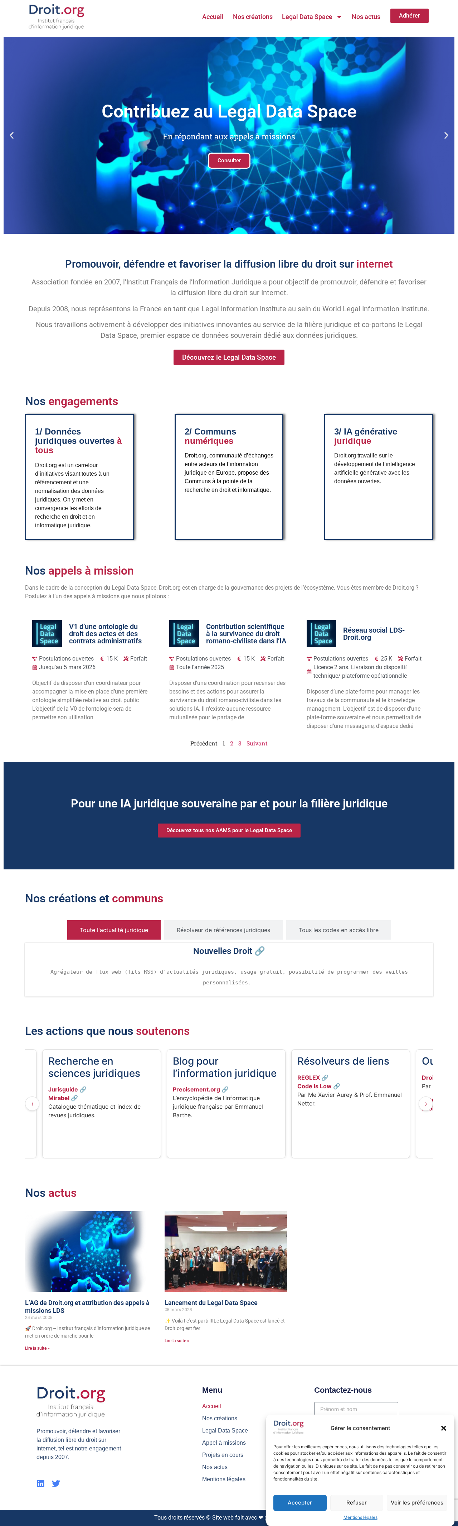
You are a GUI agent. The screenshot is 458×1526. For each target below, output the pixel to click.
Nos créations (253, 16)
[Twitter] (56, 1483)
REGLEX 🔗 (188, 1077)
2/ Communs (210, 436)
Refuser (356, 1502)
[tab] (114, 930)
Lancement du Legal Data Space (211, 1302)
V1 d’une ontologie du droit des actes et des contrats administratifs (105, 633)
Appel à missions (224, 1443)
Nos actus (366, 16)
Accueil (213, 16)
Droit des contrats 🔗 (327, 1077)
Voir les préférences (417, 1502)
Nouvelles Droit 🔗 (229, 951)
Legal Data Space (307, 16)
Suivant (257, 743)
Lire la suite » (37, 1348)
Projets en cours (222, 1455)
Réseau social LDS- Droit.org (374, 634)
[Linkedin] (40, 1483)
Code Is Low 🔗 (194, 1086)
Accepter (300, 1502)
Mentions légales (360, 1517)
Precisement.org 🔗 (76, 1089)
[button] (443, 1428)
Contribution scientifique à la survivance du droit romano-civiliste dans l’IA (246, 633)
